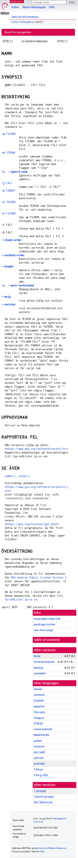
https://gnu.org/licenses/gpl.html (31, 524)
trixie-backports (44, 662)
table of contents (47, 640)
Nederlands (41, 735)
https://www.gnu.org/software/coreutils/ (36, 448)
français (39, 712)
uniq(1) (24, 476)
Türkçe (38, 769)
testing (38, 667)
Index (15, 7)
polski (38, 741)
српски (38, 758)
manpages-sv (27, 22)
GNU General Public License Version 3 (38, 577)
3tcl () (43, 802)
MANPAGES (17, 1)
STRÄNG (8, 152)
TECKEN (8, 202)
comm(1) (10, 476)
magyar (39, 718)
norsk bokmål (43, 729)
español (39, 706)
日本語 (38, 723)
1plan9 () (44, 796)
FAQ (52, 7)
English (39, 700)
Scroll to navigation (18, 32)
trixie (15, 22)
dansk (38, 689)
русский (39, 752)
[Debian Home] (5, 7)
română (39, 746)
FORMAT (8, 190)
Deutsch (39, 695)
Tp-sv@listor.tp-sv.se (21, 599)
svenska (39, 763)
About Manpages (34, 7)
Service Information (25, 17)
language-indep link (47, 618)
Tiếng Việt (41, 775)
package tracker (44, 624)
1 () (40, 791)
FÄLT (7, 183)
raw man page (43, 630)
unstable (39, 673)
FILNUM (8, 133)
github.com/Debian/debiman (50, 848)
